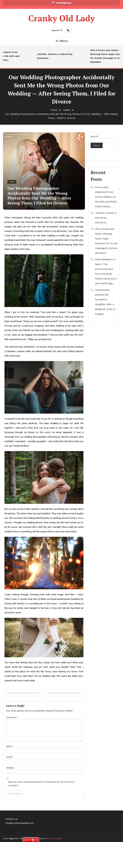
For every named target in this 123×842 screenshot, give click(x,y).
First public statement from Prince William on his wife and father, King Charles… (106, 197)
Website (10, 768)
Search (55, 30)
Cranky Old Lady (61, 18)
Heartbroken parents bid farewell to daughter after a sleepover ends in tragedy (105, 301)
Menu (64, 41)
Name (10, 746)
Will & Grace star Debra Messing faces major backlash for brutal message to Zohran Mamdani (102, 56)
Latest (12, 182)
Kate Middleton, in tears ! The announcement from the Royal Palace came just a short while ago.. (106, 271)
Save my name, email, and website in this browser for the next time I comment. (41, 783)
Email (9, 757)
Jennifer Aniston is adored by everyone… (48, 56)
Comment (12, 717)
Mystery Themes (53, 838)
